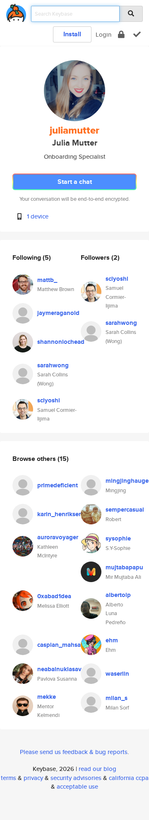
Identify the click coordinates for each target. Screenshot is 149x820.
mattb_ (47, 279)
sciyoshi (48, 400)
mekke (46, 696)
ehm (112, 640)
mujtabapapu (124, 567)
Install (72, 34)
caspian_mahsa (59, 644)
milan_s (116, 698)
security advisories (75, 777)
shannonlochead (60, 341)
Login (103, 34)
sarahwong (53, 365)
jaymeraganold (58, 312)
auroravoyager (57, 537)
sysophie (118, 538)
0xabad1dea (54, 596)
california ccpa (129, 777)
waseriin (117, 673)
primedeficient (57, 485)
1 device (37, 216)
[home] (16, 11)
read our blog (97, 768)
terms (8, 777)
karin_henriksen (59, 514)
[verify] (137, 34)
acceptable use (77, 786)
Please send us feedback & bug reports (73, 751)
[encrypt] (121, 34)
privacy (33, 777)
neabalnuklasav (59, 669)
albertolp (118, 594)
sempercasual (125, 509)
